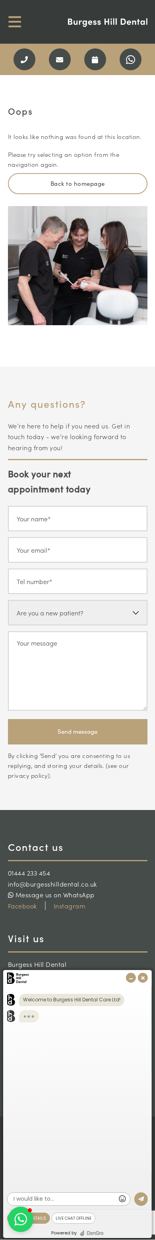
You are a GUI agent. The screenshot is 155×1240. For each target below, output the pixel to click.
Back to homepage (77, 183)
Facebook (22, 905)
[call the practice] (24, 59)
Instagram (69, 905)
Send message (77, 731)
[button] (20, 1219)
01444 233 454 (29, 872)
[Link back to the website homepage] (107, 22)
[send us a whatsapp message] (130, 59)
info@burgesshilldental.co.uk (52, 883)
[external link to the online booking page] (95, 59)
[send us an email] (60, 59)
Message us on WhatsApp (54, 894)
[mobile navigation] (15, 21)
